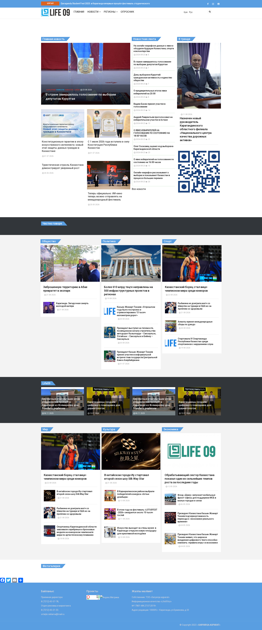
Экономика (170, 429)
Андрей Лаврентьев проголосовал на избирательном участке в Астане (153, 118)
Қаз (186, 12)
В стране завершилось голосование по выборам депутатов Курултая (152, 63)
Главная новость (54, 39)
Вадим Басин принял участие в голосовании (149, 105)
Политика (109, 241)
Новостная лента (144, 39)
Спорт (168, 241)
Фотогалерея (51, 566)
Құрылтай (51, 94)
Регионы (110, 11)
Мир (45, 429)
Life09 (46, 383)
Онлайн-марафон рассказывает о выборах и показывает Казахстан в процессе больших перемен (152, 175)
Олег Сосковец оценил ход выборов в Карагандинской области (153, 147)
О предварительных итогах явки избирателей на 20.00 (150, 92)
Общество (49, 241)
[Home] (55, 12)
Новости (93, 11)
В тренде (184, 39)
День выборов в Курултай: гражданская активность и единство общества (153, 77)
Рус (191, 12)
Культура (109, 429)
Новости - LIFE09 (72, 94)
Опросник (127, 11)
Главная (79, 11)
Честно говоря (52, 223)
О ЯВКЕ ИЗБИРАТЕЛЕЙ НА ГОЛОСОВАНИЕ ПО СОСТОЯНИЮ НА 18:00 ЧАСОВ (152, 133)
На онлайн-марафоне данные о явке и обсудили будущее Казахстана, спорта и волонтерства (154, 48)
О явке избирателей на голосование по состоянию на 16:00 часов (154, 160)
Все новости (139, 189)
